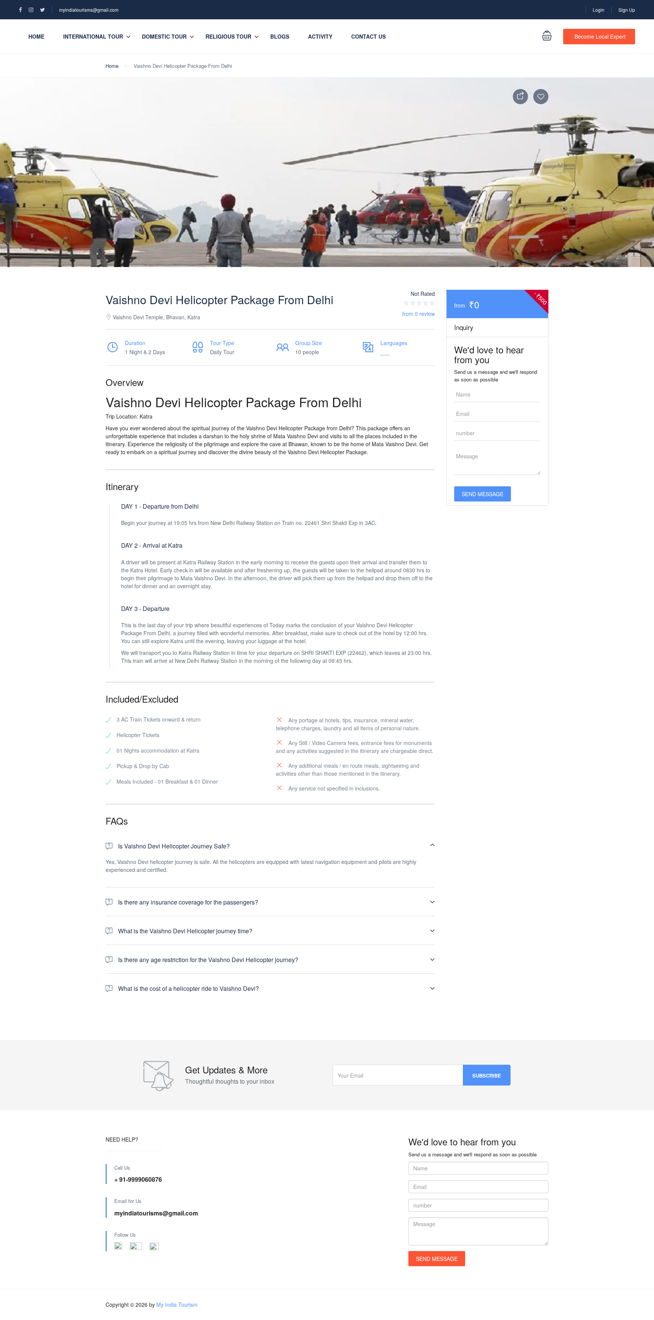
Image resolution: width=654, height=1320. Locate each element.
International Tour (93, 36)
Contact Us (368, 36)
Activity (320, 36)
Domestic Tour (164, 36)
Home (36, 36)
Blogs (279, 36)
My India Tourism (177, 1304)
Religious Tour (228, 36)
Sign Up (626, 9)
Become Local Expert (600, 36)
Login (598, 9)
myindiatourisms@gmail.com (88, 9)
